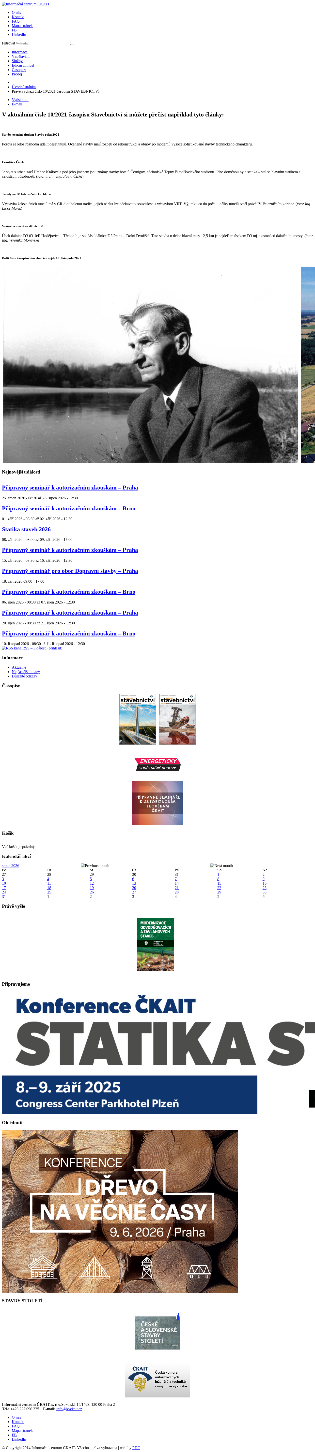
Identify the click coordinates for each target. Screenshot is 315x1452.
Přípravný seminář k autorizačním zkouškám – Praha (70, 487)
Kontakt (18, 17)
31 (4, 896)
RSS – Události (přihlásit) (42, 648)
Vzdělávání (21, 56)
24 (4, 892)
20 (134, 888)
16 (265, 883)
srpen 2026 (10, 865)
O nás (16, 12)
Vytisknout (20, 100)
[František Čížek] (150, 462)
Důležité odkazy (24, 676)
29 (219, 892)
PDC (136, 1448)
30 (265, 892)
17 (4, 888)
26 (92, 892)
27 (134, 892)
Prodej (17, 74)
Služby (17, 61)
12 (92, 883)
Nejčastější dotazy (26, 672)
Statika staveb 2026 (26, 529)
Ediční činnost (23, 65)
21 (177, 888)
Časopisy (19, 70)
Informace (20, 52)
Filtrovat (8, 43)
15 (219, 883)
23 (265, 888)
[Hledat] (72, 44)
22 (219, 888)
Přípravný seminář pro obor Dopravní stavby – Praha (70, 571)
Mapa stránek (22, 26)
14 (177, 883)
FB (14, 30)
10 (4, 883)
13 (134, 883)
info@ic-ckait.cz (69, 1409)
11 (49, 883)
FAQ (16, 21)
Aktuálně (19, 667)
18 (49, 888)
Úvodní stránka (24, 87)
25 (49, 892)
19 (92, 888)
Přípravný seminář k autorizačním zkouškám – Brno (68, 508)
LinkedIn (19, 34)
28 (177, 892)
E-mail (17, 104)
